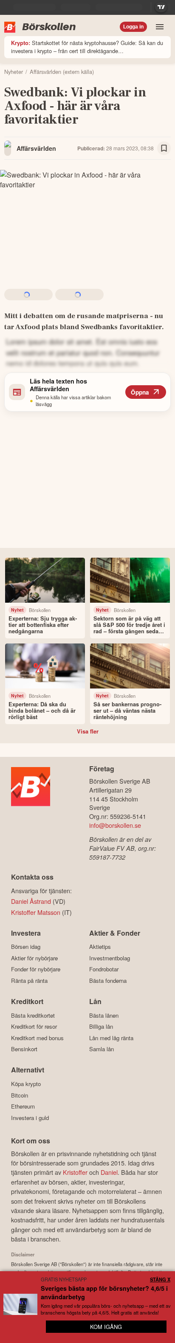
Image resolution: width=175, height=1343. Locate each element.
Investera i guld (30, 1118)
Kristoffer (75, 1172)
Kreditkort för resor (34, 1026)
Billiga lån (101, 1026)
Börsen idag (25, 947)
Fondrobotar (104, 969)
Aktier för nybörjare (34, 958)
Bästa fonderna (108, 980)
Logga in (133, 27)
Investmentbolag (109, 958)
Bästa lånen (104, 1015)
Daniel (109, 1172)
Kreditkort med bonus (37, 1038)
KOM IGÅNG (106, 1327)
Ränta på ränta (29, 980)
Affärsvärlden (36, 148)
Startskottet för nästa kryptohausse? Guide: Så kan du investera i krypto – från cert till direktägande (87, 47)
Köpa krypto (26, 1084)
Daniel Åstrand (31, 901)
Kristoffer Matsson (35, 912)
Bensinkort (24, 1049)
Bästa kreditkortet (33, 1015)
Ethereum (23, 1106)
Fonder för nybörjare (35, 969)
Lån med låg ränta (111, 1038)
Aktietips (100, 947)
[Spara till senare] (164, 148)
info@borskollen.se (115, 825)
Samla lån (101, 1049)
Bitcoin (19, 1095)
